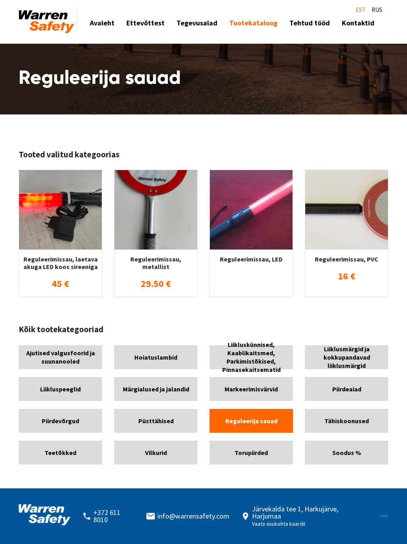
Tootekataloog (253, 22)
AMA (384, 516)
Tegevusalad (196, 22)
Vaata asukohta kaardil (278, 523)
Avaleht (102, 22)
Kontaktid (358, 22)
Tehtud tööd (309, 22)
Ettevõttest (145, 22)
